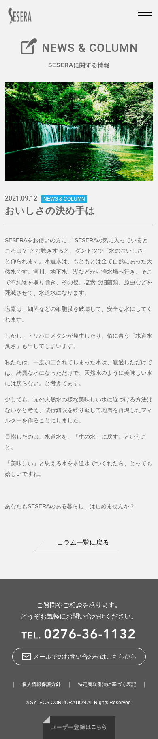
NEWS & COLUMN (64, 199)
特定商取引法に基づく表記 (107, 684)
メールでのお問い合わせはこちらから (85, 656)
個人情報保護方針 (41, 684)
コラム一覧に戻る (83, 542)
